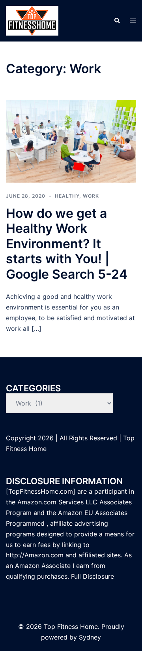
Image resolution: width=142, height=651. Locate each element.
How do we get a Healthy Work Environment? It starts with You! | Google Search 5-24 (66, 244)
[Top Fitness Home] (32, 20)
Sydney (90, 637)
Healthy (67, 196)
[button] (117, 20)
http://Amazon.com (35, 555)
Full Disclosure (93, 576)
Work (91, 196)
